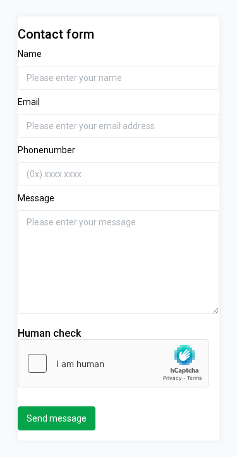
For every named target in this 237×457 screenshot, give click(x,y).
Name (30, 54)
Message (36, 198)
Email (29, 102)
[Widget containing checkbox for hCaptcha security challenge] (113, 363)
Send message (57, 418)
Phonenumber (46, 150)
